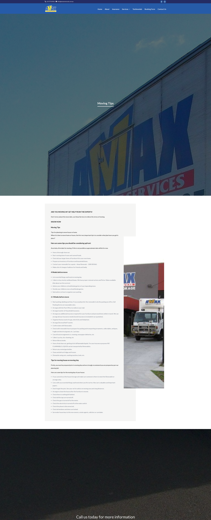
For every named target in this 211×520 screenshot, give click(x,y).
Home (100, 9)
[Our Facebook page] (161, 1)
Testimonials (137, 9)
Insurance (115, 9)
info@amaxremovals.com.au (65, 1)
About (107, 9)
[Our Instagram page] (164, 1)
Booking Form (150, 9)
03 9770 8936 (51, 1)
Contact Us (162, 9)
